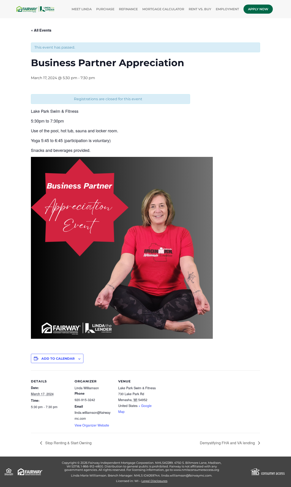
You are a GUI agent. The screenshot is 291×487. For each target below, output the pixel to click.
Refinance (128, 9)
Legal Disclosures (154, 481)
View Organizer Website (92, 425)
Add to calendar (58, 358)
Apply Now (258, 9)
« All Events (41, 30)
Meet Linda (82, 9)
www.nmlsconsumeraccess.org (196, 470)
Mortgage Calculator (163, 9)
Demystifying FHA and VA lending (228, 442)
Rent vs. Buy (200, 9)
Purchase (105, 9)
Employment (227, 9)
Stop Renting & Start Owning (68, 442)
